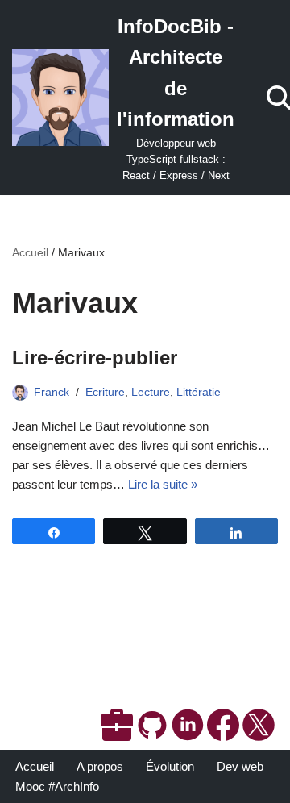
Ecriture (105, 392)
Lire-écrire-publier (94, 357)
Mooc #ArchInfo (57, 786)
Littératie (198, 392)
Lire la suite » (162, 484)
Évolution (170, 766)
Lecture (150, 392)
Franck (51, 392)
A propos (100, 766)
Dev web (240, 766)
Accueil (30, 252)
